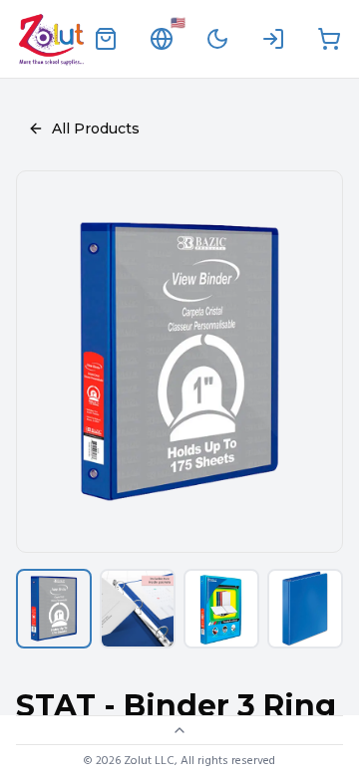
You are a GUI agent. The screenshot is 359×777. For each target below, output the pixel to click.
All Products (96, 128)
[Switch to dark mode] (217, 39)
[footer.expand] (179, 730)
